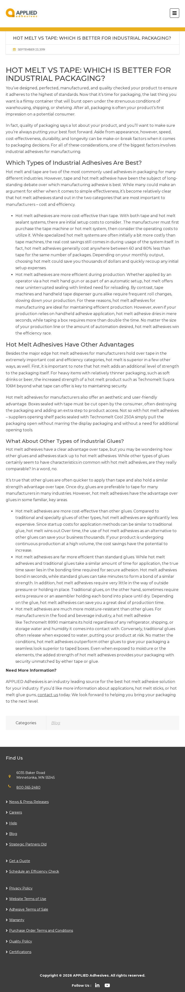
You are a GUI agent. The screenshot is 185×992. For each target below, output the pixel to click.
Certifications (20, 952)
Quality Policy (20, 941)
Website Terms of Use (27, 899)
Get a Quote (19, 861)
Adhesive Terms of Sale (28, 909)
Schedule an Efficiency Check (34, 871)
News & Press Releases (29, 802)
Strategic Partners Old (27, 844)
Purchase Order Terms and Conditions (41, 930)
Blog (55, 723)
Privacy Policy (21, 888)
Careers (15, 812)
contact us (48, 695)
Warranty (16, 920)
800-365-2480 (28, 787)
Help (13, 823)
